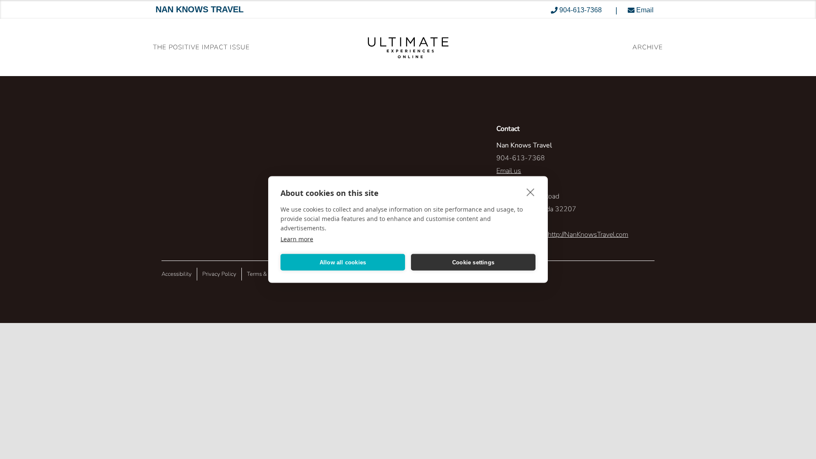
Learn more (296, 239)
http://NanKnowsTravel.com (588, 234)
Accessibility (177, 274)
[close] (530, 192)
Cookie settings (473, 262)
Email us (508, 171)
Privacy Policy (219, 274)
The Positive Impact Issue (201, 47)
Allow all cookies (343, 262)
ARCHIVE (647, 47)
